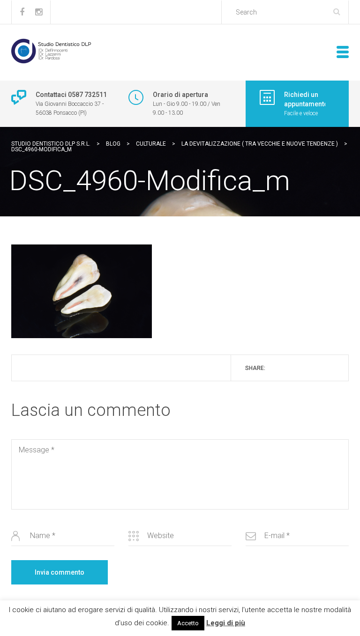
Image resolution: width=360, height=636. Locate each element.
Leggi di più (225, 623)
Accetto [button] (188, 623)
